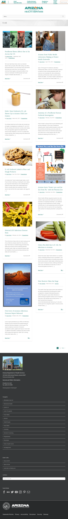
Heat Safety (6, 425)
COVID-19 (6, 407)
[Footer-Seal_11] (16, 503)
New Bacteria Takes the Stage (48, 281)
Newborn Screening (8, 433)
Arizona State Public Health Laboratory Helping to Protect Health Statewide (48, 57)
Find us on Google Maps (8, 377)
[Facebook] (4, 492)
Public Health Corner (9, 444)
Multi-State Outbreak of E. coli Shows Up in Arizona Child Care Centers (16, 113)
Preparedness (12, 58)
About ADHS (7, 461)
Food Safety (6, 414)
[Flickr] (8, 492)
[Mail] (28, 492)
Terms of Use (7, 464)
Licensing (6, 429)
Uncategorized (7, 447)
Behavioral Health (8, 404)
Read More (7, 78)
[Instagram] (20, 492)
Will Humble (42, 283)
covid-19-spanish (8, 411)
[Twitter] (12, 492)
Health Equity (7, 422)
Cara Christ (41, 62)
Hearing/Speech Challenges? (10, 388)
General (57, 283)
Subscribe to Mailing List (9, 468)
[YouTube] (16, 492)
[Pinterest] (24, 492)
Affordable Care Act (8, 400)
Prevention (6, 440)
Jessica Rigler (9, 56)
